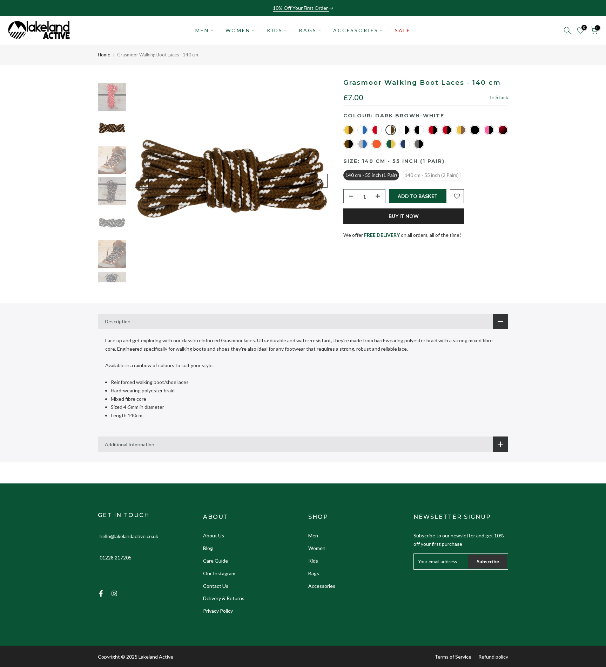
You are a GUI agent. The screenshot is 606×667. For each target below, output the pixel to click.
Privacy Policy (218, 611)
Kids (313, 561)
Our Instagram (219, 573)
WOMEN (237, 30)
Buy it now (404, 216)
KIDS (275, 30)
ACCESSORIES (355, 30)
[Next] (321, 181)
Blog (208, 548)
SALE (403, 30)
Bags (313, 573)
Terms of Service (453, 657)
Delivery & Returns (223, 598)
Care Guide (215, 561)
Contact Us (215, 586)
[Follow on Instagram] (114, 593)
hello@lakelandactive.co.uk (129, 536)
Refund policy (493, 657)
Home (104, 54)
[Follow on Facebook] (101, 593)
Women (316, 548)
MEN (202, 30)
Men (313, 535)
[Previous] (142, 181)
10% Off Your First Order (301, 8)
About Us (213, 535)
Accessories (321, 586)
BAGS (308, 30)
